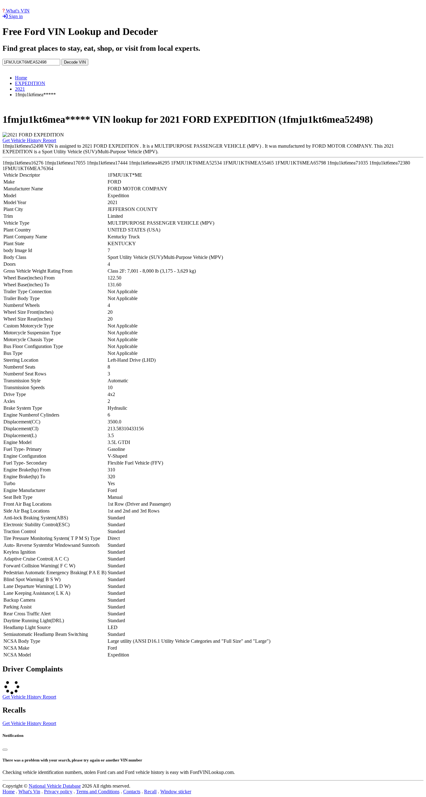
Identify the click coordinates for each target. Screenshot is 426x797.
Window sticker (175, 791)
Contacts (131, 791)
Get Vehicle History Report (29, 140)
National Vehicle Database (55, 786)
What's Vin (29, 791)
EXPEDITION (30, 83)
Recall (150, 791)
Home (21, 77)
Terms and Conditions (97, 791)
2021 (20, 89)
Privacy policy (58, 791)
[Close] (4, 750)
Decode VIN (75, 62)
